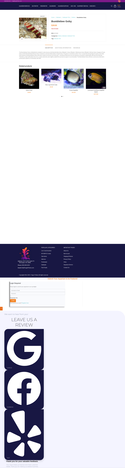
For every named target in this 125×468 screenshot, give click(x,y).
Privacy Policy (67, 259)
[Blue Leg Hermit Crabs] (51, 76)
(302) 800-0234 (26, 265)
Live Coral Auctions (46, 250)
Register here (25, 303)
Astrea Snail (29, 90)
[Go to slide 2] (63, 96)
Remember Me (14, 297)
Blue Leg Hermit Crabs (51, 84)
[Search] (111, 6)
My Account (67, 253)
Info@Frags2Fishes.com (27, 267)
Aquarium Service (68, 264)
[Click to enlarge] (22, 39)
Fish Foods (44, 267)
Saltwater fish (57, 38)
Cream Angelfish (73, 90)
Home (52, 17)
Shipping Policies (68, 256)
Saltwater (58, 17)
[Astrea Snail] (29, 79)
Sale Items (44, 256)
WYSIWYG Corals (46, 253)
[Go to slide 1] (61, 96)
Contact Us (66, 267)
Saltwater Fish (66, 17)
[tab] (49, 47)
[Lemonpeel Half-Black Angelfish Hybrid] (96, 79)
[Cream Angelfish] (74, 79)
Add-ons (43, 259)
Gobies (73, 17)
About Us (66, 250)
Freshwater (44, 262)
